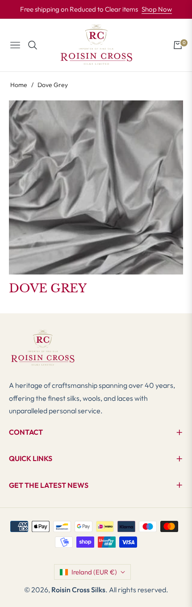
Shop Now (157, 9)
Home (18, 85)
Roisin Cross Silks (78, 589)
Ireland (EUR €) (94, 572)
